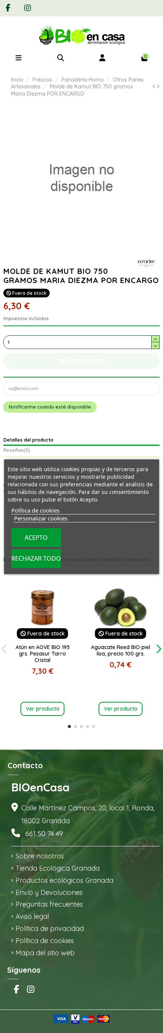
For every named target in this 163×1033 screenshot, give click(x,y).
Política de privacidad (50, 928)
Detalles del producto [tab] (28, 440)
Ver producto (43, 708)
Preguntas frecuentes (49, 904)
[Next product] (158, 86)
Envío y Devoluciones (49, 892)
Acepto (36, 537)
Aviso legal (32, 916)
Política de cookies (45, 940)
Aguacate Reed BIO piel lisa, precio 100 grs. (120, 650)
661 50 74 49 (44, 833)
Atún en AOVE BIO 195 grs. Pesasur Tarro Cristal (43, 654)
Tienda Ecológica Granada (58, 868)
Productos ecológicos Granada (64, 880)
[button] (69, 726)
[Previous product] (154, 86)
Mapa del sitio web (45, 952)
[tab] (81, 451)
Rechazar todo (36, 558)
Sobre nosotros (40, 856)
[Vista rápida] (42, 638)
